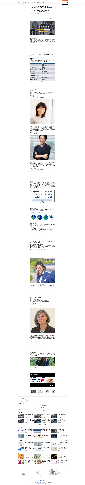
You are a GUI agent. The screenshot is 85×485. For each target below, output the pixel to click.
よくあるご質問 (37, 473)
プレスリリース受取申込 (38, 475)
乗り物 (43, 2)
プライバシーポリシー (45, 482)
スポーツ (34, 2)
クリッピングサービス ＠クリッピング (53, 469)
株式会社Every (31, 13)
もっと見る (65, 440)
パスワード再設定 (37, 471)
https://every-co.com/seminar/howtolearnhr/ (35, 90)
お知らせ (36, 474)
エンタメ (20, 2)
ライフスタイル (31, 2)
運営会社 (32, 482)
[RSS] (44, 480)
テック (39, 2)
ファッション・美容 (27, 2)
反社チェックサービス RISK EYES (53, 474)
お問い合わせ (42, 407)
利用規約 (41, 482)
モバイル (41, 2)
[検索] (67, 2)
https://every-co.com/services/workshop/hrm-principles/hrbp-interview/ (38, 250)
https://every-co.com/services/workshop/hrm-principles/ (38, 19)
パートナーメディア (24, 472)
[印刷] (25, 401)
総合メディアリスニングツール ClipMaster (53, 470)
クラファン (45, 2)
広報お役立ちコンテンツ (24, 474)
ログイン (36, 470)
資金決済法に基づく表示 (50, 482)
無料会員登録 (37, 469)
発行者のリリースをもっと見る (42, 424)
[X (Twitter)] (22, 401)
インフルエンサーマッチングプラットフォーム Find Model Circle (56, 473)
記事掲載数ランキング (24, 473)
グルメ (22, 2)
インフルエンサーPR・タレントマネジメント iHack (54, 472)
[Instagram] (43, 480)
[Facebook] (21, 401)
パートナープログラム (36, 482)
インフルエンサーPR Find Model (52, 471)
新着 (18, 2)
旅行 (23, 2)
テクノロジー (25, 398)
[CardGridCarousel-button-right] (55, 391)
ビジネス (37, 2)
